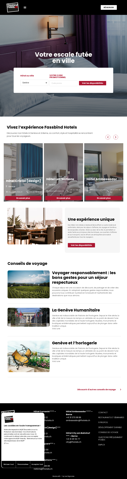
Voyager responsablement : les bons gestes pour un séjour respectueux (84, 277)
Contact (103, 412)
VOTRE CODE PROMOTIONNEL (57, 76)
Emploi (101, 444)
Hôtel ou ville (27, 76)
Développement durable (110, 427)
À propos (103, 422)
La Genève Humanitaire (76, 310)
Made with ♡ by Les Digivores (63, 476)
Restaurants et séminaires (111, 417)
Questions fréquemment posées (110, 438)
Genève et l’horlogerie (74, 343)
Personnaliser (23, 464)
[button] (25, 7)
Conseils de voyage (108, 432)
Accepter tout (37, 464)
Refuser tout (9, 464)
